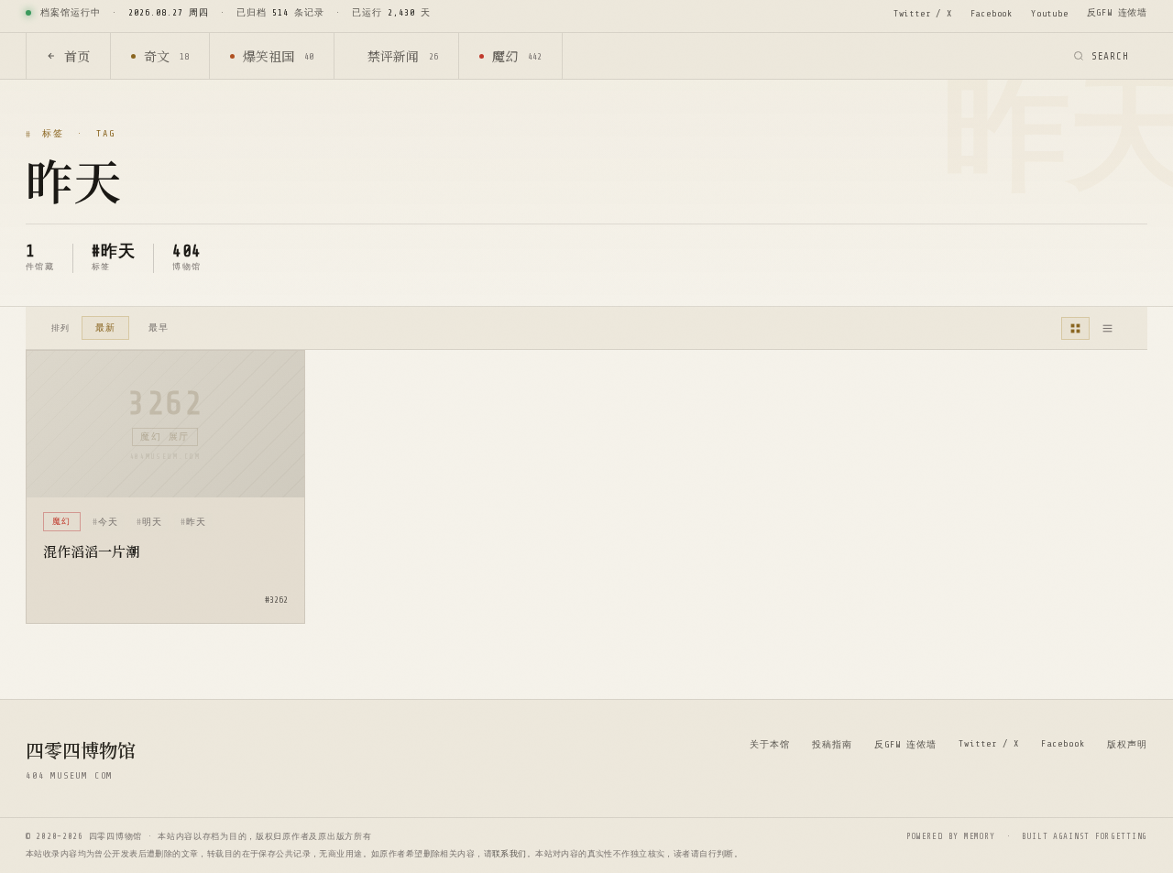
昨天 (196, 522)
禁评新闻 (402, 56)
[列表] (1107, 328)
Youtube (1050, 13)
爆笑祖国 (278, 56)
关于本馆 (770, 744)
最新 (105, 327)
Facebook (991, 13)
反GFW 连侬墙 (1117, 12)
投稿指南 (832, 744)
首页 (77, 56)
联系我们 (509, 853)
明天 (152, 522)
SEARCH (1110, 56)
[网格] (1075, 328)
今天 (108, 522)
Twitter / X (922, 13)
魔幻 (517, 56)
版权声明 (1127, 744)
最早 (158, 327)
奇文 (166, 56)
